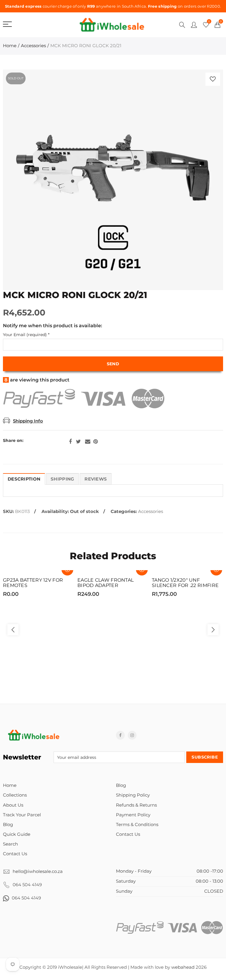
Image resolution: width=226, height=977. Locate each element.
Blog (8, 824)
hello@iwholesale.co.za (38, 871)
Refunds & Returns (136, 805)
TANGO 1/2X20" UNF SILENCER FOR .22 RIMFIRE (185, 583)
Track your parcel (22, 815)
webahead (183, 967)
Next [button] (213, 629)
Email (87, 441)
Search (10, 844)
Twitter (78, 441)
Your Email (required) (26, 334)
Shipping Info (28, 421)
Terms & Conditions (137, 824)
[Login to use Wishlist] (212, 79)
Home (9, 45)
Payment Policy (133, 815)
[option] (113, 180)
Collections (15, 795)
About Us (13, 805)
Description (24, 479)
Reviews (95, 479)
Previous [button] (13, 629)
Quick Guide (16, 834)
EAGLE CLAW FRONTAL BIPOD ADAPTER (105, 583)
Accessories (33, 45)
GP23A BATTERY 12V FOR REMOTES (33, 583)
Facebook (70, 441)
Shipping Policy (133, 795)
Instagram (132, 735)
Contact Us (15, 853)
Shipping (62, 479)
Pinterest (95, 441)
